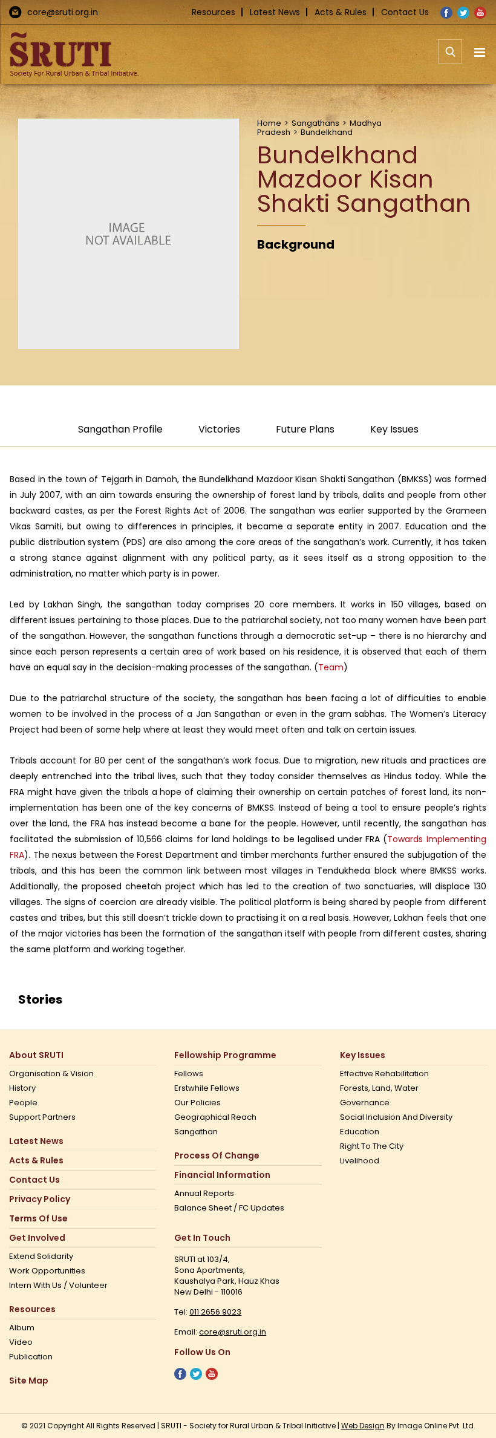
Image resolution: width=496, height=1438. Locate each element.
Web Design (363, 1425)
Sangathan (196, 1131)
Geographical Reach (215, 1117)
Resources (213, 12)
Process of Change (216, 1156)
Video (21, 1342)
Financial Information (222, 1175)
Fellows (188, 1073)
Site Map (28, 1381)
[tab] (120, 434)
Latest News (275, 12)
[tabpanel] (248, 714)
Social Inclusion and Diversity (396, 1117)
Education (359, 1131)
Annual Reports (204, 1193)
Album (21, 1327)
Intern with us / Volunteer (58, 1285)
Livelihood (359, 1160)
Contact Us (405, 12)
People (23, 1102)
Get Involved (37, 1238)
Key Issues (362, 1055)
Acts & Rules (341, 12)
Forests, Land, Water (379, 1088)
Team (331, 667)
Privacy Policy (39, 1199)
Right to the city (371, 1146)
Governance (365, 1102)
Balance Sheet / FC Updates (229, 1208)
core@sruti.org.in (62, 12)
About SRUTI (36, 1055)
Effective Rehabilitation (384, 1073)
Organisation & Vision (51, 1073)
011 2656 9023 (215, 1312)
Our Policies (197, 1102)
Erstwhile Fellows (207, 1088)
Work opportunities (47, 1271)
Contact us (34, 1180)
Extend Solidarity (41, 1256)
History (22, 1088)
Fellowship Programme (225, 1055)
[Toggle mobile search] (450, 58)
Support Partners (42, 1117)
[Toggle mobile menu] (480, 52)
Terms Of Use (38, 1218)
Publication (31, 1356)
